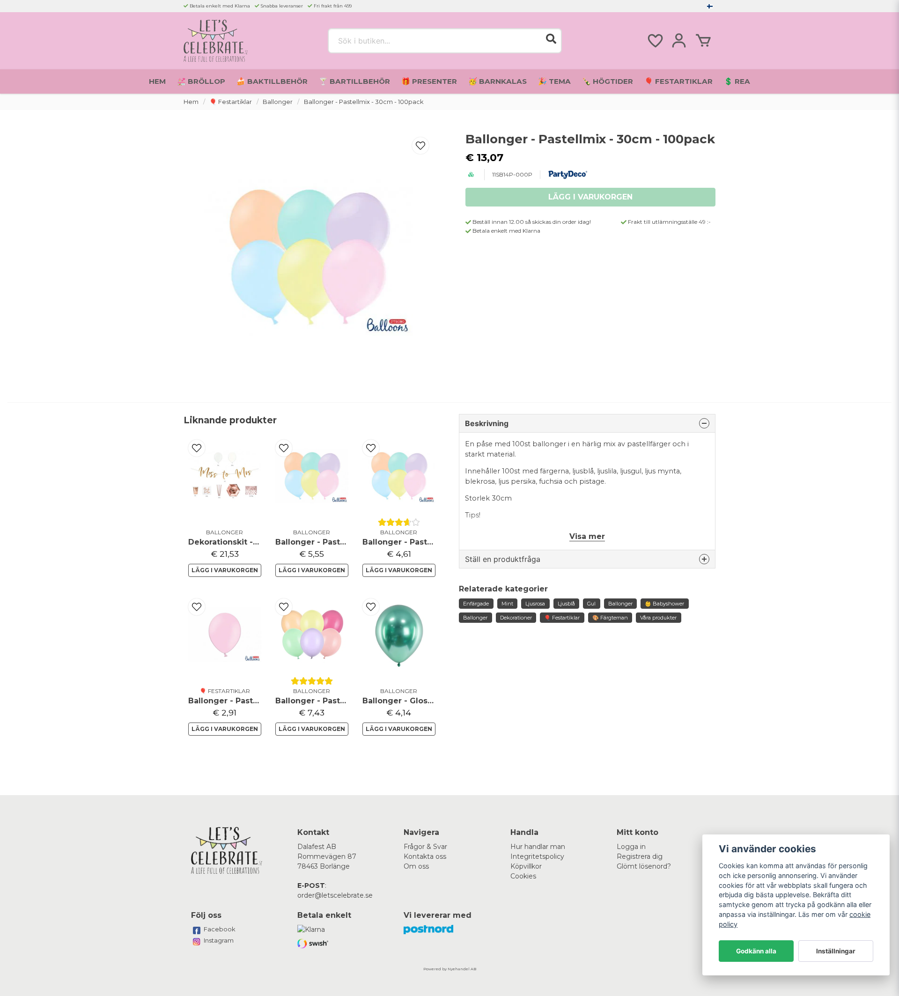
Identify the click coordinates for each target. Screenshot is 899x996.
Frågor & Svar (425, 846)
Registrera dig (640, 856)
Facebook (220, 929)
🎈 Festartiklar (678, 81)
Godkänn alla (756, 951)
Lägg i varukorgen (225, 570)
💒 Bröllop (201, 81)
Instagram (219, 940)
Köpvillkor (526, 866)
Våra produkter (658, 617)
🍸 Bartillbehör (354, 81)
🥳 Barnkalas (497, 81)
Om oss (416, 866)
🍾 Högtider (607, 81)
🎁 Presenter (429, 81)
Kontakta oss (425, 856)
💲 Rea (737, 81)
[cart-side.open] (703, 40)
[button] (709, 6)
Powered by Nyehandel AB (449, 968)
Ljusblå (566, 603)
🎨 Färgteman (610, 617)
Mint (507, 603)
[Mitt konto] (679, 40)
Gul (591, 603)
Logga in (631, 846)
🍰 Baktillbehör (272, 81)
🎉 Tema (554, 81)
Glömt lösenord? (644, 866)
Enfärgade (476, 603)
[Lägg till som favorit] (654, 40)
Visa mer (587, 536)
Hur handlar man (537, 846)
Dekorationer (516, 617)
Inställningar (835, 951)
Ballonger (278, 101)
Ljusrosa (535, 603)
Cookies (523, 876)
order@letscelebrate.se (335, 895)
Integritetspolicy (537, 856)
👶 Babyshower (664, 603)
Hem (157, 81)
